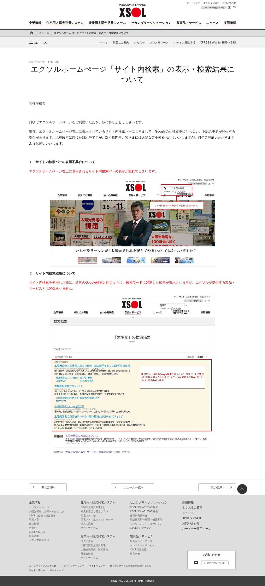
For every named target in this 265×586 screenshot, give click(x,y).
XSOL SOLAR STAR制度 (144, 507)
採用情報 (230, 22)
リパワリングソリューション (146, 523)
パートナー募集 (89, 528)
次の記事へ (218, 487)
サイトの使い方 (37, 570)
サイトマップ (193, 3)
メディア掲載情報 (184, 42)
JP (229, 7)
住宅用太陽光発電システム (65, 22)
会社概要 (34, 523)
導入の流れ (87, 523)
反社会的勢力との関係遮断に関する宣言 (130, 566)
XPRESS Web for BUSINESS (218, 42)
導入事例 (135, 553)
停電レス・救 (88, 515)
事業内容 (34, 519)
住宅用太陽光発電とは (93, 507)
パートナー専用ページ (213, 8)
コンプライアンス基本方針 (42, 566)
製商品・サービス (188, 22)
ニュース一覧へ (133, 487)
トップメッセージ (39, 507)
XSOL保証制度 (138, 549)
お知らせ (139, 42)
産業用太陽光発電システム (107, 22)
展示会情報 (87, 553)
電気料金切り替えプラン (94, 511)
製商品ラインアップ (141, 541)
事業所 (32, 528)
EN (234, 7)
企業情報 (35, 22)
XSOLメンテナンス (141, 528)
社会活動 (34, 536)
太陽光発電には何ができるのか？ (47, 511)
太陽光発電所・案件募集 (94, 549)
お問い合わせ (229, 3)
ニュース (212, 22)
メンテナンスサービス (142, 545)
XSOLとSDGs (37, 532)
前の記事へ (49, 487)
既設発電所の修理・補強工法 (146, 519)
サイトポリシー (97, 566)
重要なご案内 (121, 42)
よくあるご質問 (211, 3)
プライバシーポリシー (72, 566)
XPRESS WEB (191, 518)
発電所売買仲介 (138, 515)
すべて (104, 42)
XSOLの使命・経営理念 (42, 515)
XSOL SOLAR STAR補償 (144, 511)
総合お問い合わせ (216, 563)
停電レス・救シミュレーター (97, 519)
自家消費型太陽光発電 (93, 545)
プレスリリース (159, 42)
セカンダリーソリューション (151, 22)
